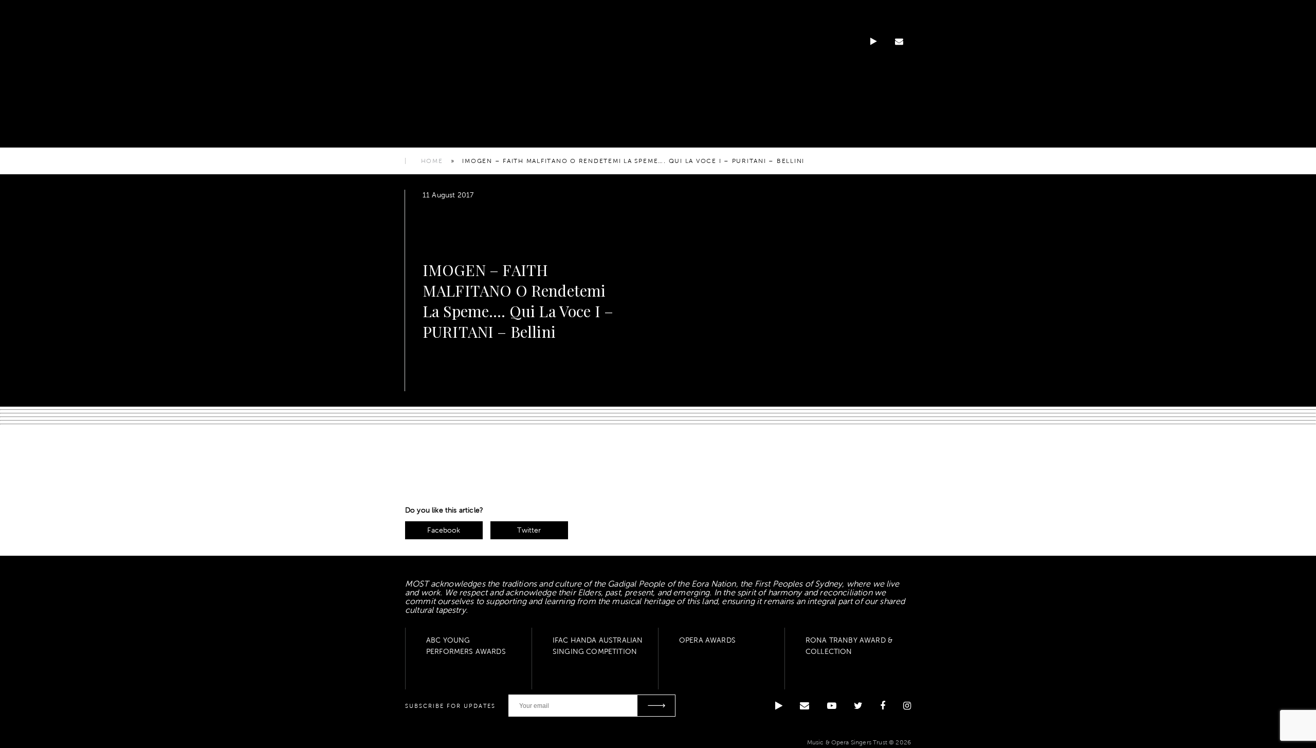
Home (432, 161)
